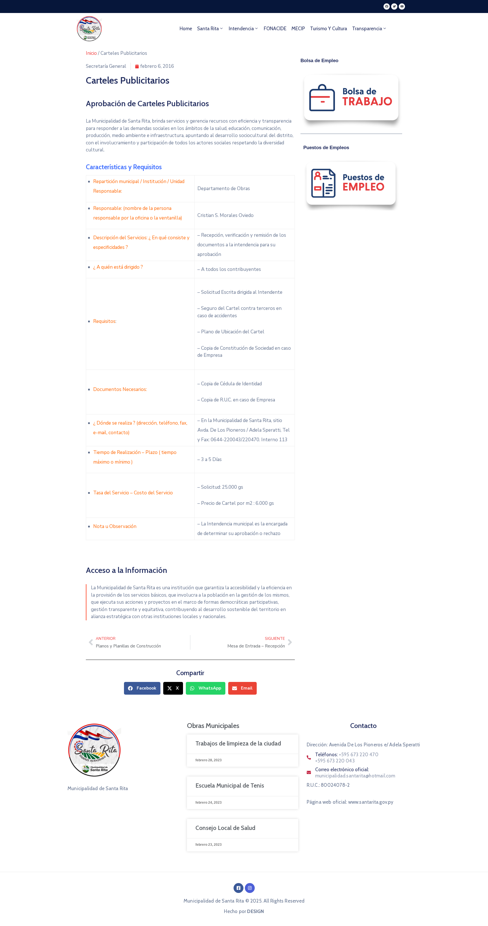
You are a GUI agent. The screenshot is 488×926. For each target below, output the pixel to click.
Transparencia (367, 28)
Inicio (91, 53)
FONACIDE (275, 28)
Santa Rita (208, 28)
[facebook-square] (238, 888)
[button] (142, 688)
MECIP (298, 28)
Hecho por (244, 911)
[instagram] (250, 888)
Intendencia (241, 28)
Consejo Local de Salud (225, 827)
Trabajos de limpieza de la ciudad (238, 743)
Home (186, 28)
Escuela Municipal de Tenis (229, 785)
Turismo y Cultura (328, 28)
